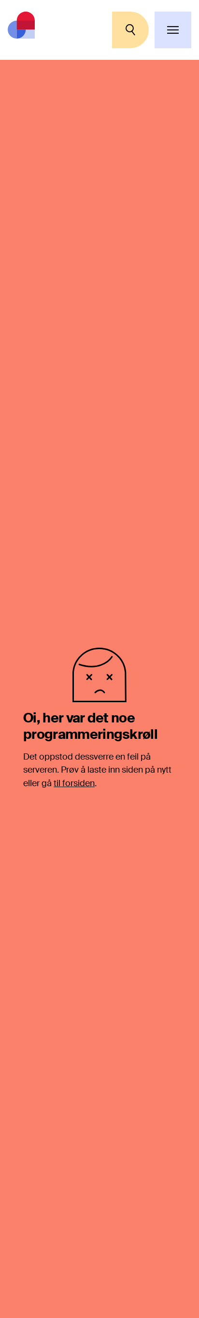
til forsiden (74, 783)
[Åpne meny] (173, 30)
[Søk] (130, 30)
